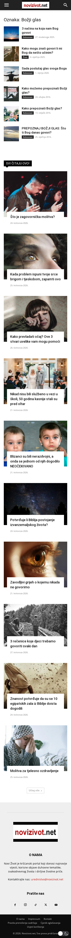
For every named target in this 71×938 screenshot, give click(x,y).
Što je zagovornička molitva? (32, 217)
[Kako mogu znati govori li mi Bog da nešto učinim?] (11, 53)
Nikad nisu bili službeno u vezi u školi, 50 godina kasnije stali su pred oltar (34, 399)
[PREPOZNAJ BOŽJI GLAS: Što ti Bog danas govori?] (11, 133)
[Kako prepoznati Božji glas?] (11, 113)
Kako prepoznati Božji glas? (42, 108)
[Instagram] (25, 905)
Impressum (34, 918)
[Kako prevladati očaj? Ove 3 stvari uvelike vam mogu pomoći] (35, 319)
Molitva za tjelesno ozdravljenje (34, 771)
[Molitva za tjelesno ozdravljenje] (35, 748)
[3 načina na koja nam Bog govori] (11, 33)
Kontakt (48, 918)
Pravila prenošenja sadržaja (22, 922)
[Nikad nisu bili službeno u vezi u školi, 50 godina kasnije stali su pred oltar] (35, 381)
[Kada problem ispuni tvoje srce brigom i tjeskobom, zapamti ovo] (35, 256)
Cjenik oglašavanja (50, 922)
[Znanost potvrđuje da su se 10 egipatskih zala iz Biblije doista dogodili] (35, 686)
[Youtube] (56, 905)
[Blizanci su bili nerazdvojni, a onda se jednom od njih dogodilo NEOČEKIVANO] (35, 443)
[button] (6, 5)
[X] (46, 905)
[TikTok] (35, 905)
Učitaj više (34, 790)
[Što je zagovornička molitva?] (35, 194)
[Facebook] (15, 905)
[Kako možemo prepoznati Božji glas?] (11, 93)
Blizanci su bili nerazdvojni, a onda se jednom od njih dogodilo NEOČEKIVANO (35, 461)
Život (25, 57)
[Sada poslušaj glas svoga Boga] (11, 73)
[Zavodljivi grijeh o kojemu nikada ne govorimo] (35, 564)
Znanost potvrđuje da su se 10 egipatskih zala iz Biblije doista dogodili (33, 703)
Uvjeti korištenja (35, 926)
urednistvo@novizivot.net (47, 879)
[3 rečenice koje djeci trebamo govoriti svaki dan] (35, 625)
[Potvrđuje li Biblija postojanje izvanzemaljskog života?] (35, 504)
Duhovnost (28, 37)
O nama (20, 918)
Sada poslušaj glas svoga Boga (44, 68)
